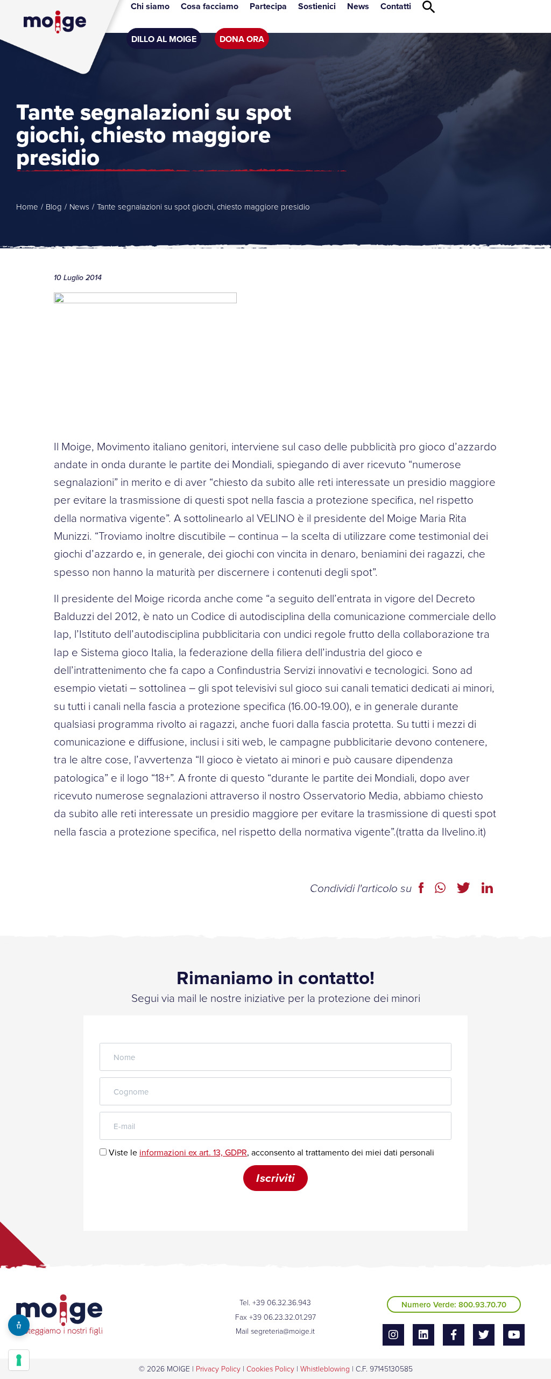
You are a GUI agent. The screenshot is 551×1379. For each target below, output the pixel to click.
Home (27, 206)
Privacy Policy (218, 1368)
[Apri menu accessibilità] (19, 1325)
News (79, 206)
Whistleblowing (325, 1368)
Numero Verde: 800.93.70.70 (453, 1304)
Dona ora (242, 39)
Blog (54, 206)
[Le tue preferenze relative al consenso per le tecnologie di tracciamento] (19, 1360)
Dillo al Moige (163, 39)
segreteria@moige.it (283, 1331)
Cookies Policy (270, 1368)
